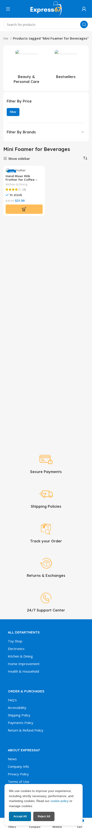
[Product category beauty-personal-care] (26, 68)
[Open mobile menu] (8, 8)
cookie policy (59, 801)
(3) (24, 189)
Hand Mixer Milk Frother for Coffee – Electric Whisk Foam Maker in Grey (21, 181)
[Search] (84, 24)
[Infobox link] (46, 463)
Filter (13, 112)
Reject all (44, 816)
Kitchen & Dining (16, 184)
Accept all (20, 816)
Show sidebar (19, 158)
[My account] (84, 8)
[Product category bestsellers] (65, 65)
